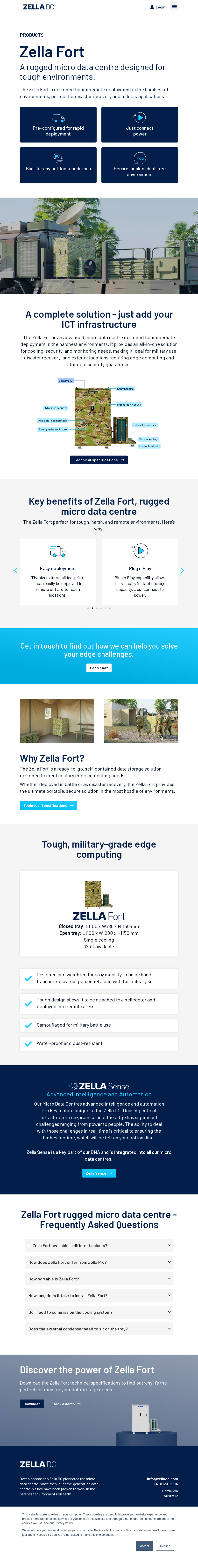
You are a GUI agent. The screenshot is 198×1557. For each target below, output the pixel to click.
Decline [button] (165, 1546)
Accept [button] (144, 1546)
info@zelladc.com (162, 1478)
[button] (174, 6)
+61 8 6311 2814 (166, 1483)
